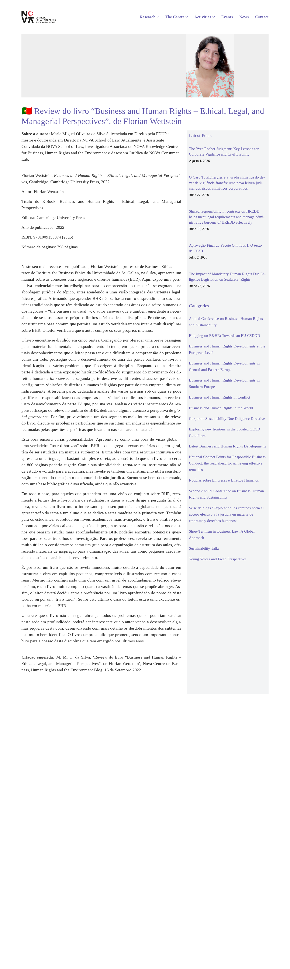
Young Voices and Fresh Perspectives (217, 559)
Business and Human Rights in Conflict (219, 397)
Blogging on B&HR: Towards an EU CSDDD (224, 335)
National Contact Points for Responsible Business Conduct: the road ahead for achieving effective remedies (227, 463)
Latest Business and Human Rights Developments (227, 446)
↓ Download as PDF (40, 683)
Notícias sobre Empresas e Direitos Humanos (224, 480)
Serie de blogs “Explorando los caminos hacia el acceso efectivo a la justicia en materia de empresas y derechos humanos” (226, 514)
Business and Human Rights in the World (221, 408)
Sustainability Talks (204, 548)
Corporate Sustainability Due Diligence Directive (227, 418)
